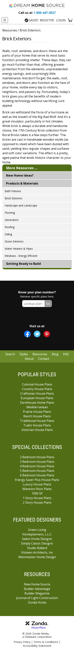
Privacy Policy (22, 642)
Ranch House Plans (37, 416)
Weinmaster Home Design (37, 557)
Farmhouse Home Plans (37, 402)
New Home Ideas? (19, 175)
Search (10, 354)
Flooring (10, 212)
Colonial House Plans (37, 384)
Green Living (37, 530)
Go (48, 303)
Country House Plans (37, 389)
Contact (43, 359)
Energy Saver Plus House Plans (37, 480)
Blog (55, 354)
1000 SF (37, 493)
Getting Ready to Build (23, 264)
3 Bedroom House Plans (37, 462)
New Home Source (37, 584)
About (29, 359)
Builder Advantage (37, 589)
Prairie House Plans (37, 412)
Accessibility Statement (37, 645)
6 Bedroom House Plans (37, 475)
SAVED (33, 20)
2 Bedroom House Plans (37, 457)
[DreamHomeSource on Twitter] (37, 334)
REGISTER (47, 20)
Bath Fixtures (13, 191)
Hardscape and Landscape (21, 205)
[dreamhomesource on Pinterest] (47, 334)
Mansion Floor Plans (37, 489)
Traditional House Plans (37, 421)
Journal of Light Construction (37, 598)
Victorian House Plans (37, 430)
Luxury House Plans (37, 484)
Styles (24, 354)
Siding (8, 234)
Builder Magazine (37, 593)
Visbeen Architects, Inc (37, 552)
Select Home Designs (37, 539)
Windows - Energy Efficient (21, 256)
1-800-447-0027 (37, 13)
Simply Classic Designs (37, 543)
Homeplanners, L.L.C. (37, 534)
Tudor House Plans (37, 425)
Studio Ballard (37, 548)
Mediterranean (37, 407)
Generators (12, 220)
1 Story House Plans (37, 498)
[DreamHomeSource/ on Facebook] (27, 334)
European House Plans (37, 398)
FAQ (66, 354)
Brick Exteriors (13, 198)
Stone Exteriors (14, 241)
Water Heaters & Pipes (19, 248)
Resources (9, 30)
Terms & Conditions (45, 642)
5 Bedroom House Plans (37, 471)
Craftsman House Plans (37, 393)
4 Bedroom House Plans (37, 466)
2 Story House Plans (37, 502)
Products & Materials (22, 183)
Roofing (9, 227)
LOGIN (61, 20)
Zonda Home (37, 602)
